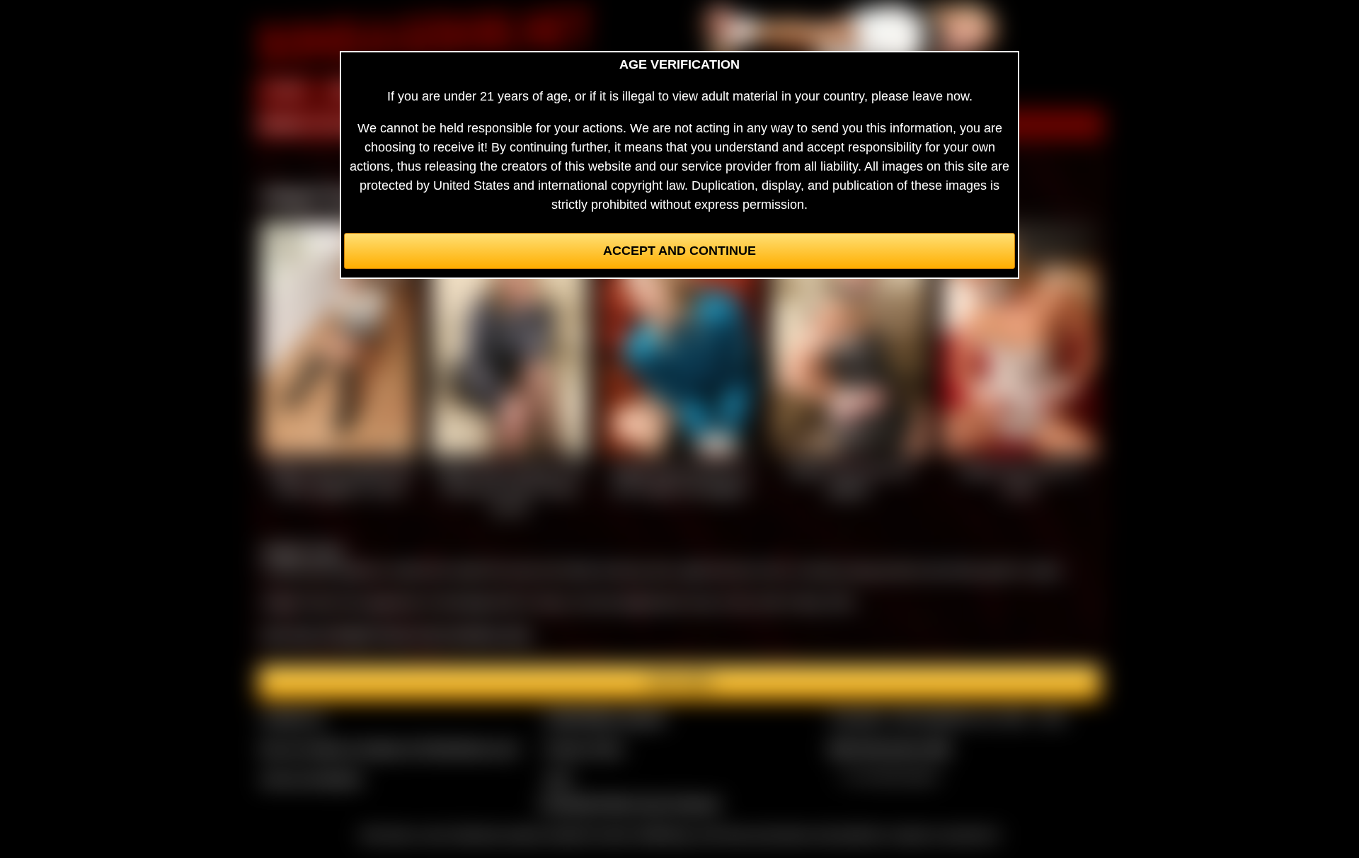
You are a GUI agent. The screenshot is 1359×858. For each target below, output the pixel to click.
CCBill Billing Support (604, 718)
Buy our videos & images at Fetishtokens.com (389, 748)
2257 (558, 779)
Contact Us (291, 718)
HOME (285, 91)
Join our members (311, 779)
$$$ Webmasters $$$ (889, 748)
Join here (680, 682)
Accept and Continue (679, 251)
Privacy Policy (584, 748)
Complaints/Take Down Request (629, 803)
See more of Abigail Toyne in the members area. (397, 634)
